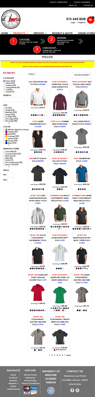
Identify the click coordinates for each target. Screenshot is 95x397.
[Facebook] (72, 390)
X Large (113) (10, 117)
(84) (12, 134)
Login (73, 22)
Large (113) (10, 115)
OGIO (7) (9, 160)
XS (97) (8, 108)
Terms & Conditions (30, 383)
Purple (11, 132)
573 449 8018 (76, 19)
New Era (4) (10, 156)
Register (82, 22)
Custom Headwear (82, 2)
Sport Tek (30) (11, 165)
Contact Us (88, 5)
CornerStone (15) (13, 154)
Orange (11, 136)
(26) (13, 138)
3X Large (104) (11, 119)
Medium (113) (11, 112)
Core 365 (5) (11, 152)
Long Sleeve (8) (13, 87)
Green (10, 141)
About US (73, 5)
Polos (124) (10, 81)
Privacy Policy (30, 380)
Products (13, 377)
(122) (12, 143)
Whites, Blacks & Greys (18, 130)
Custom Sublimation (59, 2)
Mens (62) (10, 83)
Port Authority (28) (14, 162)
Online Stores (13, 389)
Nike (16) (9, 158)
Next (69, 355)
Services (13, 380)
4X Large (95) (11, 121)
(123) (18, 129)
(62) (13, 141)
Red (9, 134)
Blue (10, 143)
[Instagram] (77, 390)
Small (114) (10, 110)
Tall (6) (9, 90)
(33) (13, 132)
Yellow (11, 139)
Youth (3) (10, 92)
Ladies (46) (11, 85)
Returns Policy (30, 375)
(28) (13, 136)
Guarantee (30, 377)
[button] (20, 33)
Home (13, 375)
